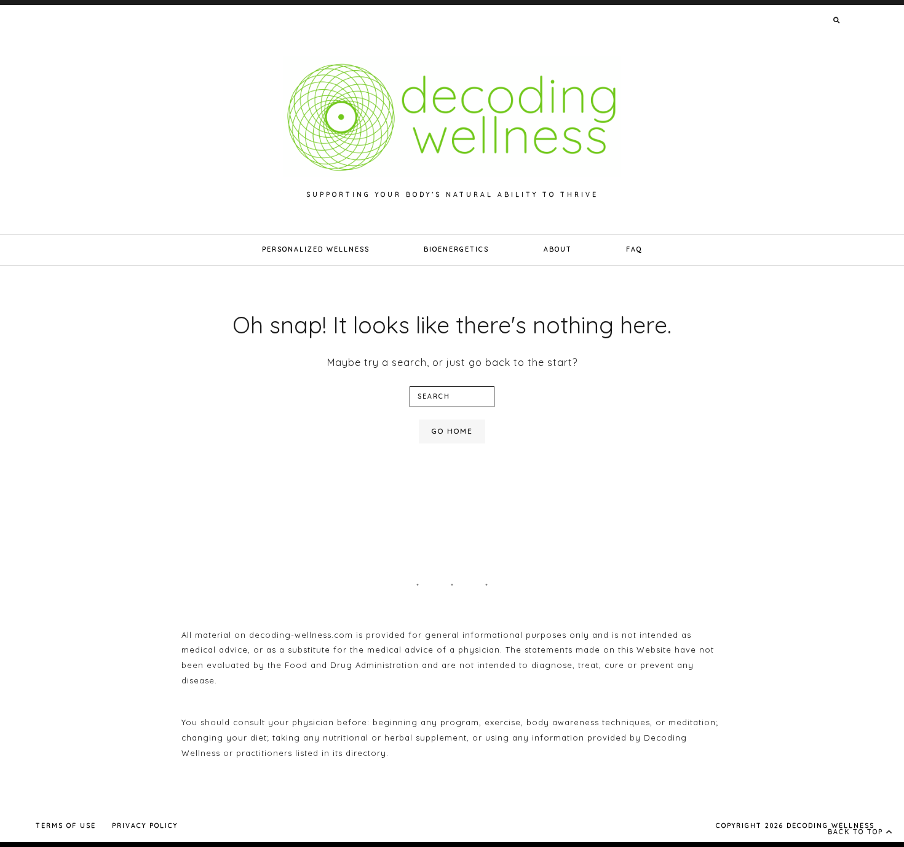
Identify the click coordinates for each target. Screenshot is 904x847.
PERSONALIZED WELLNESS (316, 249)
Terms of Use (66, 826)
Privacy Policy (145, 826)
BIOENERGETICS (456, 249)
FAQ (634, 249)
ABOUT (558, 249)
